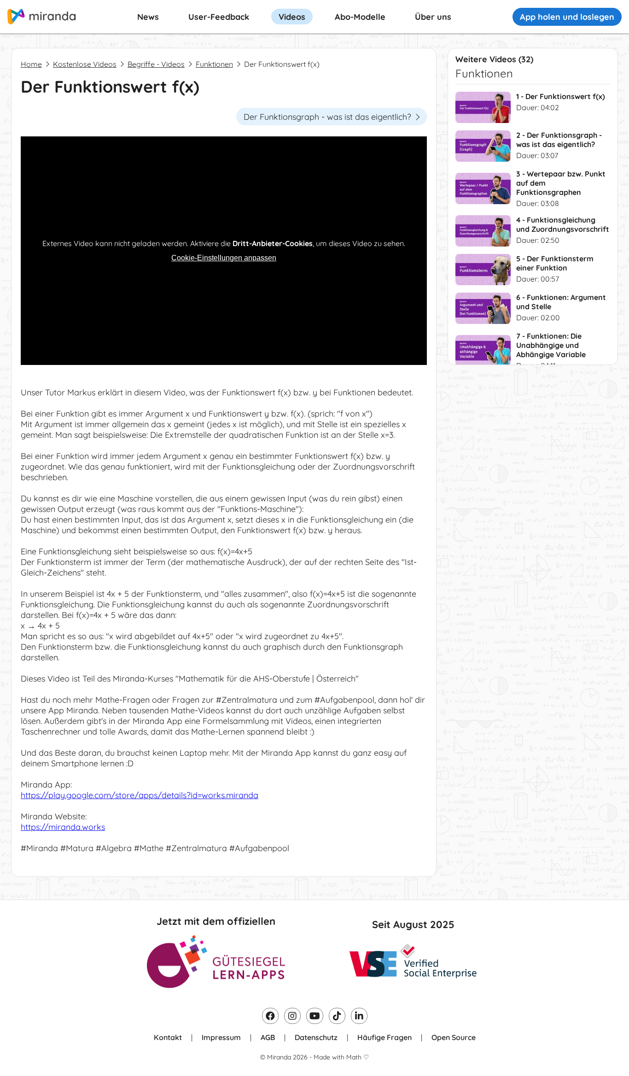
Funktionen (214, 64)
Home (31, 64)
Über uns (433, 17)
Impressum (221, 1037)
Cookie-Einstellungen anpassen (223, 258)
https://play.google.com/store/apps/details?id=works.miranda (139, 795)
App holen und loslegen (567, 17)
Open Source (453, 1037)
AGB (268, 1037)
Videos (292, 17)
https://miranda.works (63, 827)
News (148, 17)
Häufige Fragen (384, 1037)
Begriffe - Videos (156, 64)
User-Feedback (218, 17)
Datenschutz (316, 1037)
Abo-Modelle (360, 17)
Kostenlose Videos (84, 64)
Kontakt (168, 1037)
